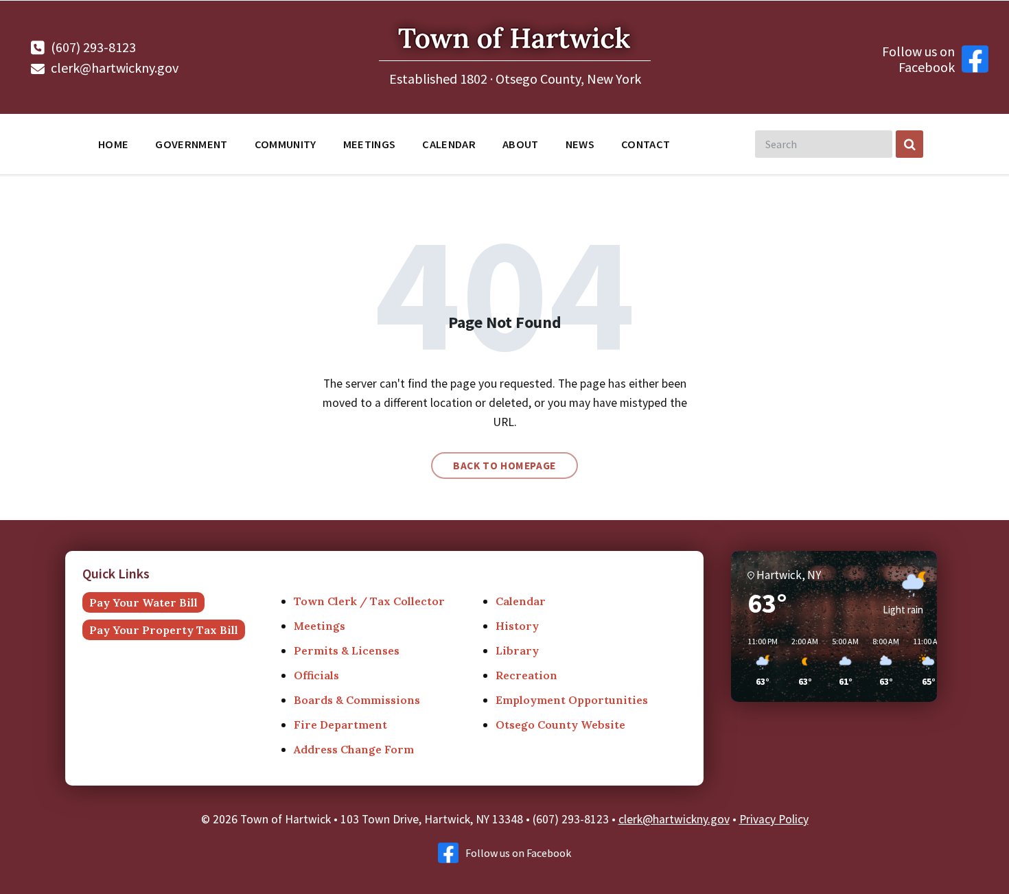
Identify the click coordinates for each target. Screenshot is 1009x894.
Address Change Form (354, 749)
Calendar (521, 601)
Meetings (319, 626)
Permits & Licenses (346, 650)
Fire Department (340, 724)
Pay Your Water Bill (143, 602)
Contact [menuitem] (645, 144)
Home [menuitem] (113, 144)
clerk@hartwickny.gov (114, 67)
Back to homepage (504, 465)
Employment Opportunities (572, 700)
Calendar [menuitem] (449, 144)
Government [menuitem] (191, 144)
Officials (316, 675)
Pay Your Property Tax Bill (163, 630)
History (517, 626)
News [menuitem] (580, 144)
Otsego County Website (560, 724)
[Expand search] (909, 144)
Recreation (526, 675)
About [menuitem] (520, 144)
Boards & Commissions (357, 700)
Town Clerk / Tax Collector (369, 601)
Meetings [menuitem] (369, 144)
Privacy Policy (774, 819)
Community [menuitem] (285, 144)
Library (517, 650)
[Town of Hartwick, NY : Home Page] (515, 62)
